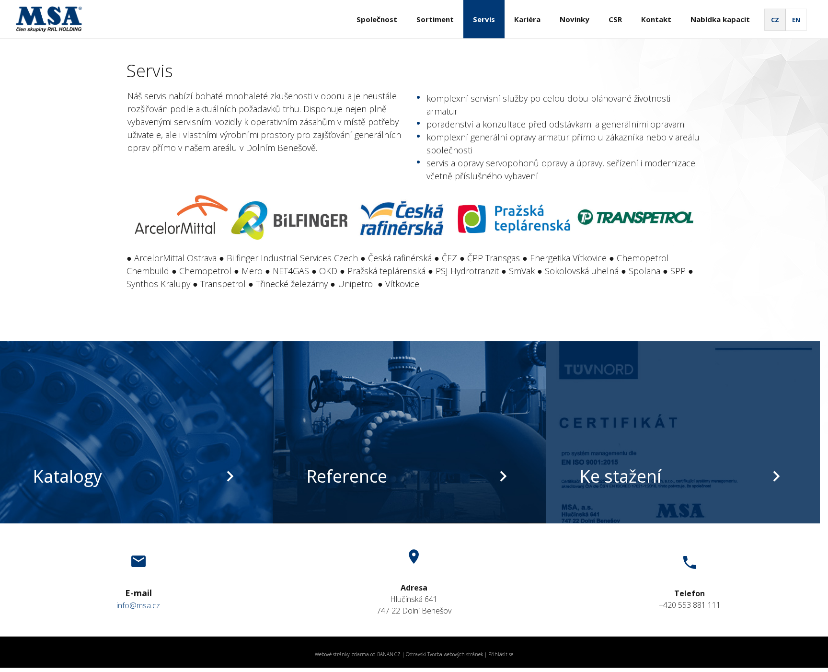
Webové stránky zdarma (342, 654)
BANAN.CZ (389, 654)
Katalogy (67, 476)
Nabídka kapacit (720, 19)
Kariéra (527, 19)
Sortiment (435, 19)
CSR (615, 19)
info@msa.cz (138, 605)
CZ (775, 19)
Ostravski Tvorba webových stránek (444, 654)
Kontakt (656, 19)
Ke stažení (620, 476)
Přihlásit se (500, 654)
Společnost (376, 19)
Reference (346, 476)
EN (796, 19)
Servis (484, 19)
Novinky (574, 19)
